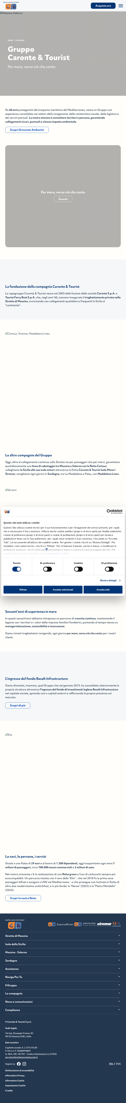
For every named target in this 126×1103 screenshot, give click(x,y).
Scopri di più (18, 705)
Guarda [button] (63, 199)
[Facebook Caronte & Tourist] (19, 1064)
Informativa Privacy (15, 1075)
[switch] (47, 569)
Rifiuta (23, 589)
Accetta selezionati (63, 589)
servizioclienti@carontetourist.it (21, 1057)
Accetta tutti (103, 589)
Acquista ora (103, 5)
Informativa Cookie (58, 553)
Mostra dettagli (108, 580)
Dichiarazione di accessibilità (19, 1070)
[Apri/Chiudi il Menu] (121, 6)
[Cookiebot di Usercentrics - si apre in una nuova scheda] (109, 511)
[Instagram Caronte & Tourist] (24, 1064)
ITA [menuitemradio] (111, 1063)
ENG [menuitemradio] (118, 1063)
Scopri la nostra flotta (23, 898)
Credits (9, 1090)
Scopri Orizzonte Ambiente (27, 130)
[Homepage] (21, 6)
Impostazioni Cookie (15, 1085)
